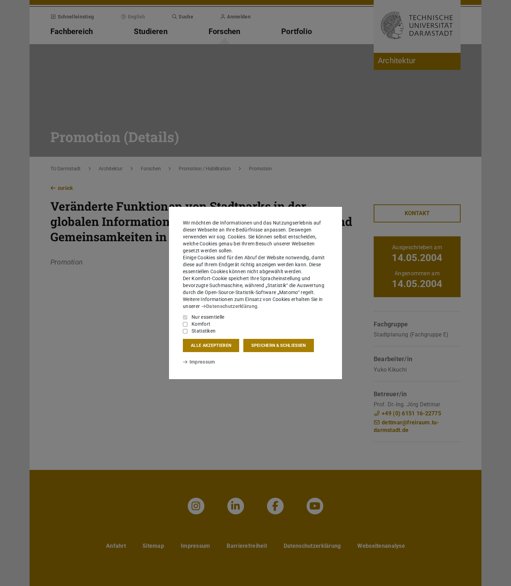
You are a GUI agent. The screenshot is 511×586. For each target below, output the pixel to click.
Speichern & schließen (278, 345)
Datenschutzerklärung (231, 306)
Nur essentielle (208, 317)
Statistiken (204, 331)
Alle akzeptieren (211, 345)
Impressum (202, 362)
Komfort (201, 324)
